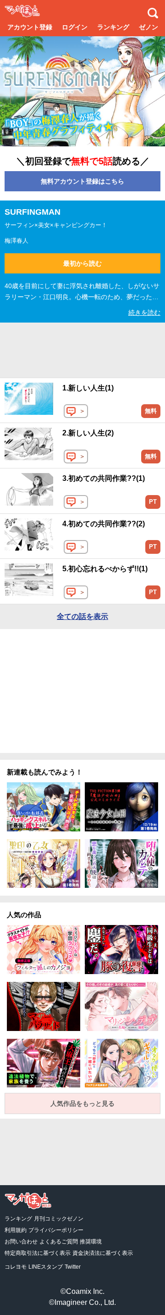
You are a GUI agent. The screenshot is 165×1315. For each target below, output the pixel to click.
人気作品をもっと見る (82, 1103)
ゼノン (148, 27)
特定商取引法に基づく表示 (38, 1253)
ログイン (75, 27)
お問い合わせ (21, 1241)
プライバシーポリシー (55, 1230)
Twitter (73, 1267)
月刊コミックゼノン (58, 1218)
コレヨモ (16, 1267)
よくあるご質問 (58, 1241)
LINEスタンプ (45, 1267)
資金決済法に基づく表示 (102, 1253)
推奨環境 (91, 1241)
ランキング (113, 27)
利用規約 (16, 1230)
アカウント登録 (29, 27)
